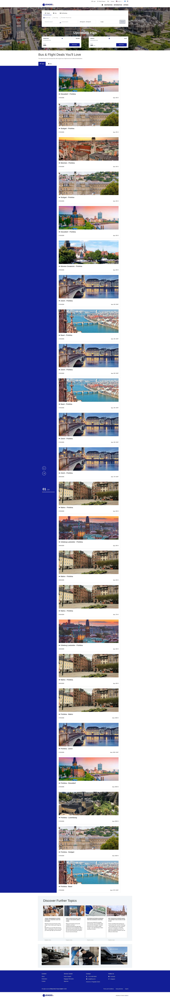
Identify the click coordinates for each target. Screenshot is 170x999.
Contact (112, 1)
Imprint (126, 988)
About (43, 976)
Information (118, 5)
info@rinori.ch (91, 979)
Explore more (48, 940)
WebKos (126, 995)
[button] (94, 1)
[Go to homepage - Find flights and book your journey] (102, 5)
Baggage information (69, 978)
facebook (112, 976)
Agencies (66, 981)
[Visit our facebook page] (125, 1)
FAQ (108, 1)
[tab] (47, 13)
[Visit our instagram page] (127, 1)
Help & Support (67, 976)
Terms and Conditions (108, 988)
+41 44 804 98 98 (92, 976)
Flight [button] (42, 63)
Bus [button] (50, 63)
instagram (112, 979)
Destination (108, 5)
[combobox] (51, 22)
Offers (125, 5)
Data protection (119, 988)
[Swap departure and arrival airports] (60, 22)
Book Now (74, 44)
